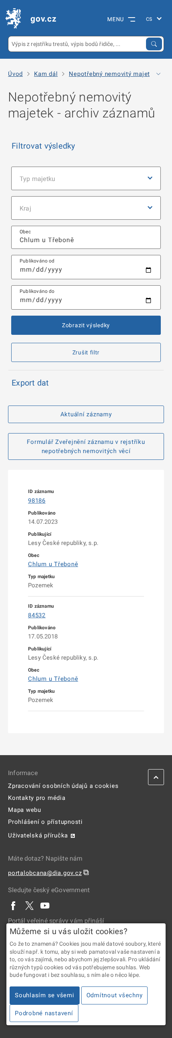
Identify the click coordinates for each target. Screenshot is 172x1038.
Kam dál (46, 74)
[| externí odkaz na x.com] (29, 905)
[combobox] (86, 237)
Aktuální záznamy (86, 414)
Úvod (15, 74)
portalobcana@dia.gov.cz (45, 873)
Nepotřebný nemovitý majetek (113, 74)
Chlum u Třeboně (53, 564)
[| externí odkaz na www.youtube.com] (45, 905)
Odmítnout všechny (114, 995)
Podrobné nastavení (44, 1013)
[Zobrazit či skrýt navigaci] (158, 74)
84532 (37, 615)
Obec (25, 232)
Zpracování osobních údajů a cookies (63, 785)
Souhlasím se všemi (44, 995)
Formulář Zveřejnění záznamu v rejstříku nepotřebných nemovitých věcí (86, 446)
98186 (37, 500)
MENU (115, 19)
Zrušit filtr (86, 352)
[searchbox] (86, 237)
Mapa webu (24, 809)
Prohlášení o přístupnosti (45, 821)
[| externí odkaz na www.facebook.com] (13, 905)
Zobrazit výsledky (86, 325)
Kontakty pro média (37, 797)
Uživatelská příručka (38, 835)
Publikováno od (37, 261)
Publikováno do (37, 291)
